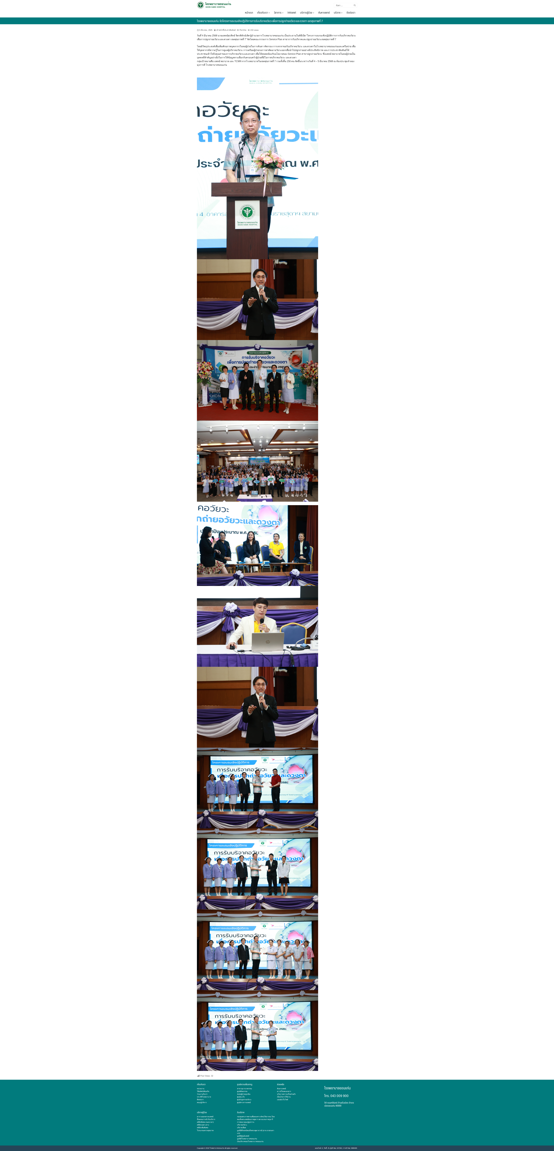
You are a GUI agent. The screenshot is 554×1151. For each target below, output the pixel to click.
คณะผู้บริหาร (202, 1102)
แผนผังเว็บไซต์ (282, 1100)
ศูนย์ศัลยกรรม (242, 1091)
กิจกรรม (243, 30)
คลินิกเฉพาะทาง (203, 1125)
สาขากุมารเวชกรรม (244, 1089)
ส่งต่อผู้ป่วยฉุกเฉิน (243, 1094)
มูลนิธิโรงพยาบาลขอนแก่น (247, 1139)
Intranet (292, 12)
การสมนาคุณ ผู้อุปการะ (245, 1122)
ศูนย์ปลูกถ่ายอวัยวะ (244, 1100)
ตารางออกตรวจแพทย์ (205, 1117)
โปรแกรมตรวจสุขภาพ (205, 1130)
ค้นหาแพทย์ (324, 12)
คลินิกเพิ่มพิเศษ (202, 1128)
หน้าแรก (249, 12)
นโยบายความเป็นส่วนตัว (286, 1094)
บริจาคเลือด (241, 1128)
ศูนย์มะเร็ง (241, 1097)
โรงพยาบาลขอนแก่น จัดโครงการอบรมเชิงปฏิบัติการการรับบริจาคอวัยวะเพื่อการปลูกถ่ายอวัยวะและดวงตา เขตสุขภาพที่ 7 (260, 20)
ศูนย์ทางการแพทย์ (244, 1102)
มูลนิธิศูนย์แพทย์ (243, 1136)
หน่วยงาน (200, 1089)
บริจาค (337, 12)
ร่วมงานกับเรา (202, 1094)
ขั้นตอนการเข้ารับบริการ (206, 1119)
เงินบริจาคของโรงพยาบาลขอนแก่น (250, 1141)
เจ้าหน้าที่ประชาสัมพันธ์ (226, 30)
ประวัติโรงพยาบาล (204, 1097)
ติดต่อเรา (351, 12)
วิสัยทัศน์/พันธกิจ (203, 1091)
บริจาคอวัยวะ (242, 1125)
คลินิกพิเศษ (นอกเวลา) (205, 1122)
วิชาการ (278, 12)
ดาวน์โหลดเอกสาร (284, 1091)
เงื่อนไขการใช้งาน (284, 1097)
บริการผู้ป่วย (306, 12)
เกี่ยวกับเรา (262, 12)
